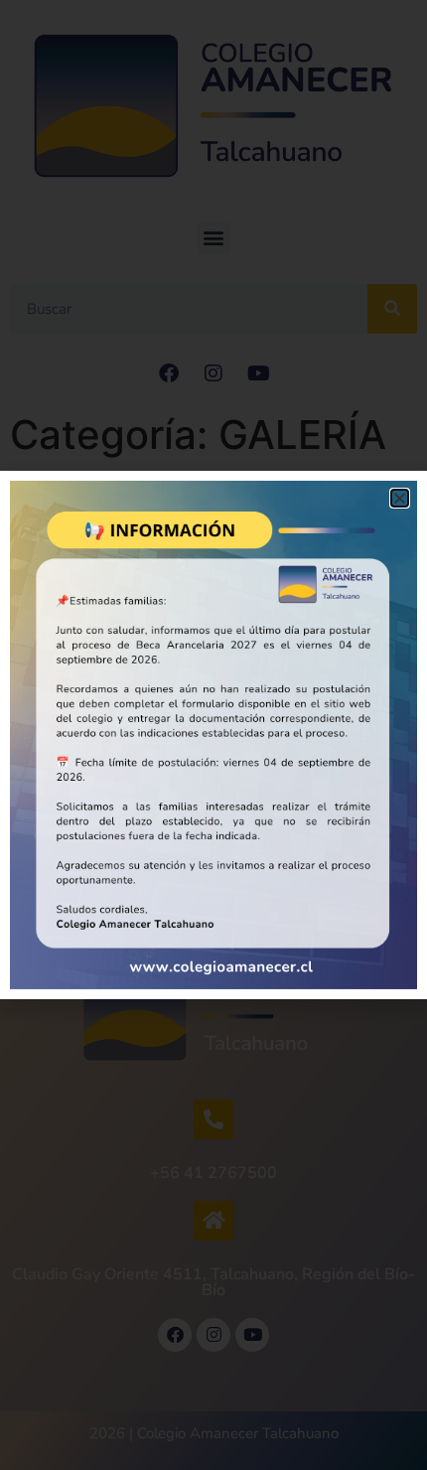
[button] (399, 498)
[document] (213, 735)
